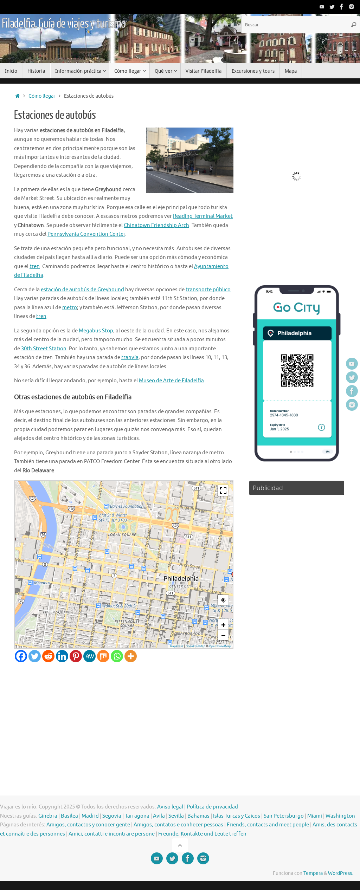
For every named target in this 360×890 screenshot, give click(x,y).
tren (35, 266)
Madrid (90, 816)
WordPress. (340, 873)
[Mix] (103, 656)
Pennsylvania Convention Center (86, 234)
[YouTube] (322, 7)
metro (69, 307)
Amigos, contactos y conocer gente (88, 824)
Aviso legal (170, 807)
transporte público (208, 289)
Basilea (69, 816)
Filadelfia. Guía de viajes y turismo (64, 24)
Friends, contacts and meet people (268, 824)
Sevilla (176, 816)
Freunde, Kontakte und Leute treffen (202, 834)
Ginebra (47, 816)
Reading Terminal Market (203, 216)
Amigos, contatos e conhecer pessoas (178, 824)
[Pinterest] (76, 656)
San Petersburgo (284, 816)
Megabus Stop (96, 330)
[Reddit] (48, 656)
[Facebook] (342, 7)
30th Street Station (43, 348)
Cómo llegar (41, 96)
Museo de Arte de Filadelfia (171, 380)
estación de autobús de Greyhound (82, 289)
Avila (159, 816)
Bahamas (198, 816)
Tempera (313, 873)
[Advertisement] (123, 715)
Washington (340, 816)
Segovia (111, 816)
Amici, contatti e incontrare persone (112, 834)
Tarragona (137, 816)
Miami (314, 816)
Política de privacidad (212, 807)
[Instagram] (351, 7)
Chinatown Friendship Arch (156, 225)
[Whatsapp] (117, 656)
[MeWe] (89, 656)
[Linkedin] (62, 656)
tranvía (130, 357)
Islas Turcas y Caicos (236, 816)
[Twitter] (332, 7)
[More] (130, 656)
